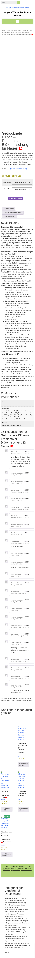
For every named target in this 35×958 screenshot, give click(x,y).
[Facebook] (15, 874)
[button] (17, 21)
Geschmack (7, 182)
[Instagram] (19, 874)
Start (3, 30)
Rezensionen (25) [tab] (10, 216)
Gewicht (7, 188)
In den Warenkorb (15, 198)
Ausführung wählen (23, 764)
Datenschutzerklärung (26, 870)
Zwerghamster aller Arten (13, 30)
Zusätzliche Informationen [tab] (13, 212)
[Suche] (18, 2)
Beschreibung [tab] (9, 208)
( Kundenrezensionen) (18, 169)
